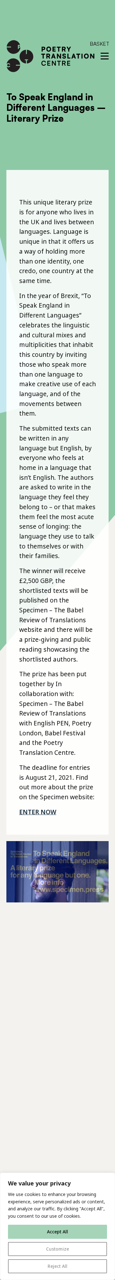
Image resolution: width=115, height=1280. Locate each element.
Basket (99, 44)
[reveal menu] (104, 56)
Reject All (57, 1266)
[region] (57, 1226)
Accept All (57, 1232)
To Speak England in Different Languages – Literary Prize (56, 107)
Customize (57, 1249)
